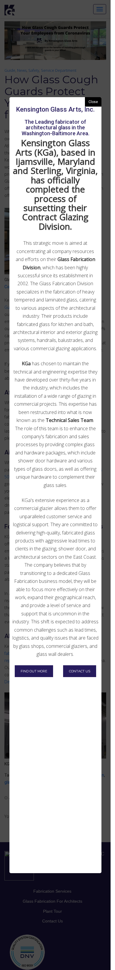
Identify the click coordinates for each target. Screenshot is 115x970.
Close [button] (93, 102)
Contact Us (79, 671)
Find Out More (34, 671)
